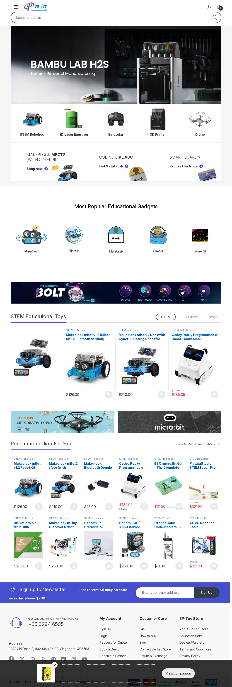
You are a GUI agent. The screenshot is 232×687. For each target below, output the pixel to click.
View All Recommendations (195, 444)
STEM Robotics (75, 330)
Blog (143, 642)
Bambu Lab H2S (69, 64)
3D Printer (190, 317)
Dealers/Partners (191, 642)
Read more (179, 506)
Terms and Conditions (195, 649)
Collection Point (190, 636)
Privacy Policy (189, 656)
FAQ (143, 629)
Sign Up (207, 592)
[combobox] (109, 17)
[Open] (16, 7)
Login (103, 636)
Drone (213, 317)
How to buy (148, 636)
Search (214, 17)
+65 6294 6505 (46, 624)
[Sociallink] (11, 658)
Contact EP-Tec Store (155, 649)
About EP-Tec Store (193, 629)
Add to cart (108, 394)
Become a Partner (112, 656)
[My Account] (209, 7)
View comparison (178, 673)
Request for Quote (113, 642)
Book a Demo (109, 649)
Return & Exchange (154, 656)
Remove (55, 665)
